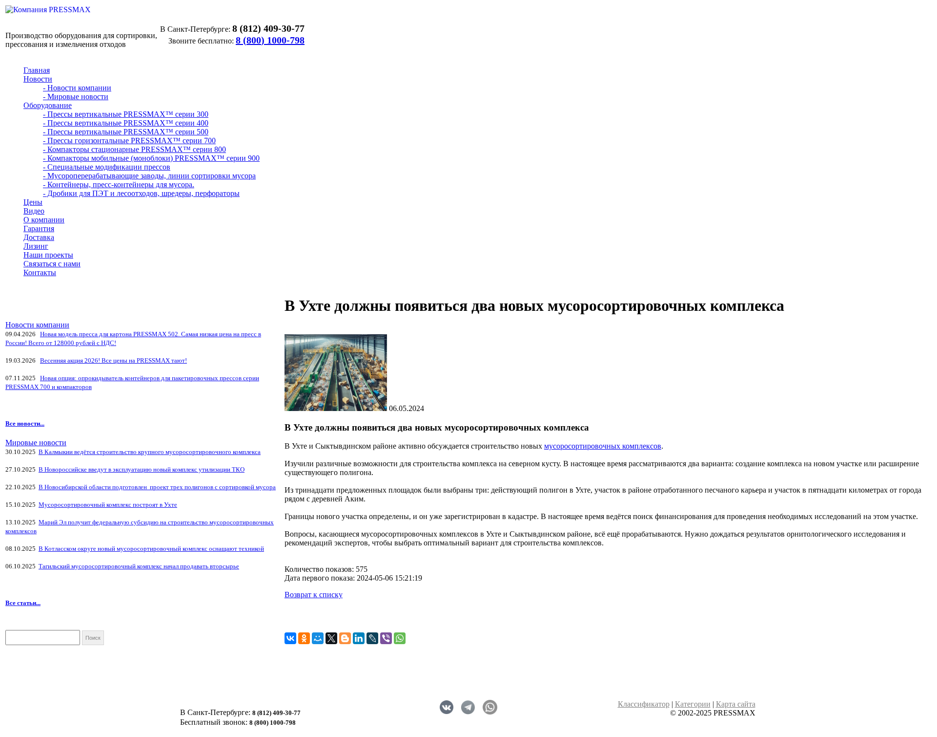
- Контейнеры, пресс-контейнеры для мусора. (118, 184)
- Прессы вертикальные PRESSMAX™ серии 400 (125, 123)
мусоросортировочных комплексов (602, 446)
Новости (37, 79)
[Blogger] (345, 638)
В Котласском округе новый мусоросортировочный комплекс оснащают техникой (151, 548)
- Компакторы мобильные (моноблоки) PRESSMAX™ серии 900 (151, 158)
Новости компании (37, 325)
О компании (43, 220)
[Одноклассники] (304, 638)
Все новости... (24, 423)
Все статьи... (23, 603)
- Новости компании (77, 88)
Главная (36, 70)
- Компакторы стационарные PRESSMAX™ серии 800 (134, 149)
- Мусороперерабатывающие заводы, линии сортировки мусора (149, 176)
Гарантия (38, 228)
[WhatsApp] (400, 638)
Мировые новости (35, 442)
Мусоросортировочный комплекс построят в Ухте (108, 504)
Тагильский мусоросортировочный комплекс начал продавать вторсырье (139, 566)
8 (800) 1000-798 (270, 40)
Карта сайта (735, 704)
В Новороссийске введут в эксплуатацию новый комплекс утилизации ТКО (141, 469)
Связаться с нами (52, 264)
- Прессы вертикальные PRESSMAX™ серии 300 (125, 114)
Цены (32, 202)
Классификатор (644, 704)
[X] (331, 638)
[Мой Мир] (318, 638)
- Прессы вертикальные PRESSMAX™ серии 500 (125, 132)
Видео (33, 211)
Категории (693, 704)
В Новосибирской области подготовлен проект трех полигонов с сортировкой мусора (157, 487)
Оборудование (47, 105)
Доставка (38, 237)
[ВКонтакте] (290, 638)
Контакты (39, 272)
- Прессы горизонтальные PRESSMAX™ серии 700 (129, 140)
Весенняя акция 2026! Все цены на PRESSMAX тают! (113, 360)
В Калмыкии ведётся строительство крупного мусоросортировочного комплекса (150, 451)
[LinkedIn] (359, 638)
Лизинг (35, 246)
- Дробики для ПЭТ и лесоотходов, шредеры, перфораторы (141, 193)
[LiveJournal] (372, 638)
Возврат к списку (314, 594)
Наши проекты (48, 255)
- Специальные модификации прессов (106, 167)
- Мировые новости (75, 96)
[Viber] (386, 638)
